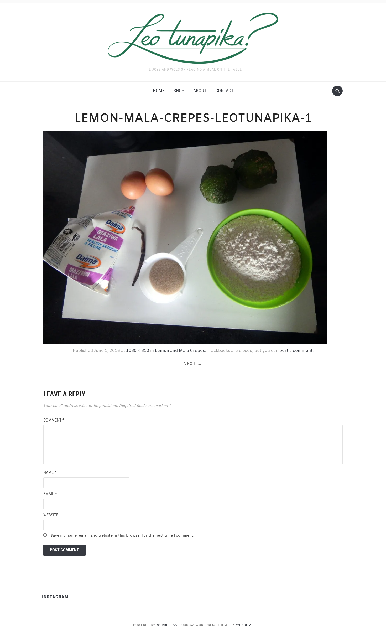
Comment (53, 420)
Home (159, 90)
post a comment (295, 351)
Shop (179, 90)
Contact (224, 90)
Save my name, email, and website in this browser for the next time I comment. (122, 535)
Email (50, 493)
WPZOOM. (244, 625)
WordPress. (167, 625)
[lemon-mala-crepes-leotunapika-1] (185, 236)
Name (49, 472)
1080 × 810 (137, 351)
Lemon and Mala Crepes (180, 351)
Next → (193, 363)
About (199, 90)
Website (50, 515)
